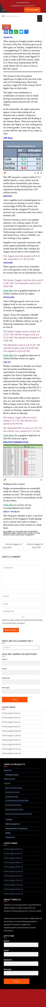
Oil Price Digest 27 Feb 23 (11, 749)
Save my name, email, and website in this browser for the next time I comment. (22, 621)
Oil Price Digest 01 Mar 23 (11, 740)
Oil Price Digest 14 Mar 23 (11, 722)
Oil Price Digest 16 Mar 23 (11, 713)
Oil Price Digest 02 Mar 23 (11, 735)
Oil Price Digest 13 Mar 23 (11, 727)
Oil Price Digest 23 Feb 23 (11, 753)
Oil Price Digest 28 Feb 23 (11, 744)
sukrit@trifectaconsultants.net (23, 5)
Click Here (8, 290)
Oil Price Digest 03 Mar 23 (11, 731)
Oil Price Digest (32, 9)
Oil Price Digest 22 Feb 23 (13, 894)
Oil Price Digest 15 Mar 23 (11, 718)
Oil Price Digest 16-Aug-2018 (35, 546)
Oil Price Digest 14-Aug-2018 (12, 546)
